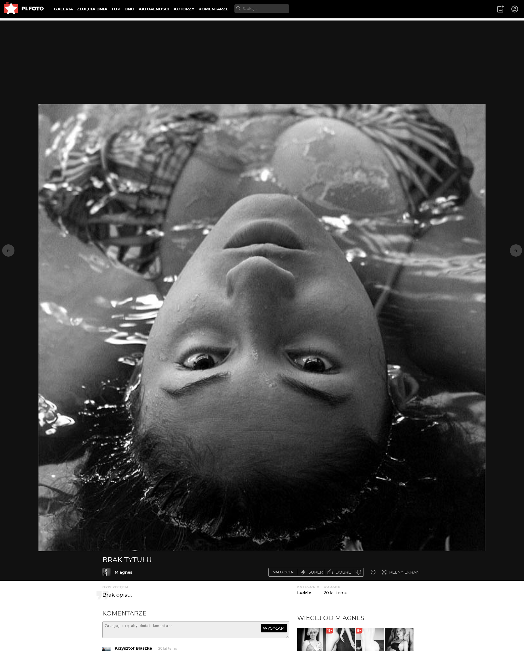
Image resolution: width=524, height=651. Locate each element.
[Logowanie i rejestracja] (515, 9)
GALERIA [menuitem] (63, 8)
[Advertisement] (262, 58)
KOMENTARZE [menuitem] (213, 8)
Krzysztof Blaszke (133, 648)
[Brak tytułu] (106, 572)
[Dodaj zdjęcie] (500, 9)
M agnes (123, 572)
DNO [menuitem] (129, 8)
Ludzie (304, 592)
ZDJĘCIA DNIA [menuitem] (92, 8)
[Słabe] (358, 572)
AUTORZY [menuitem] (184, 8)
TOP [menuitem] (115, 8)
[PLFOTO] (24, 8)
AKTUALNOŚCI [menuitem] (154, 8)
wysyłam (274, 628)
